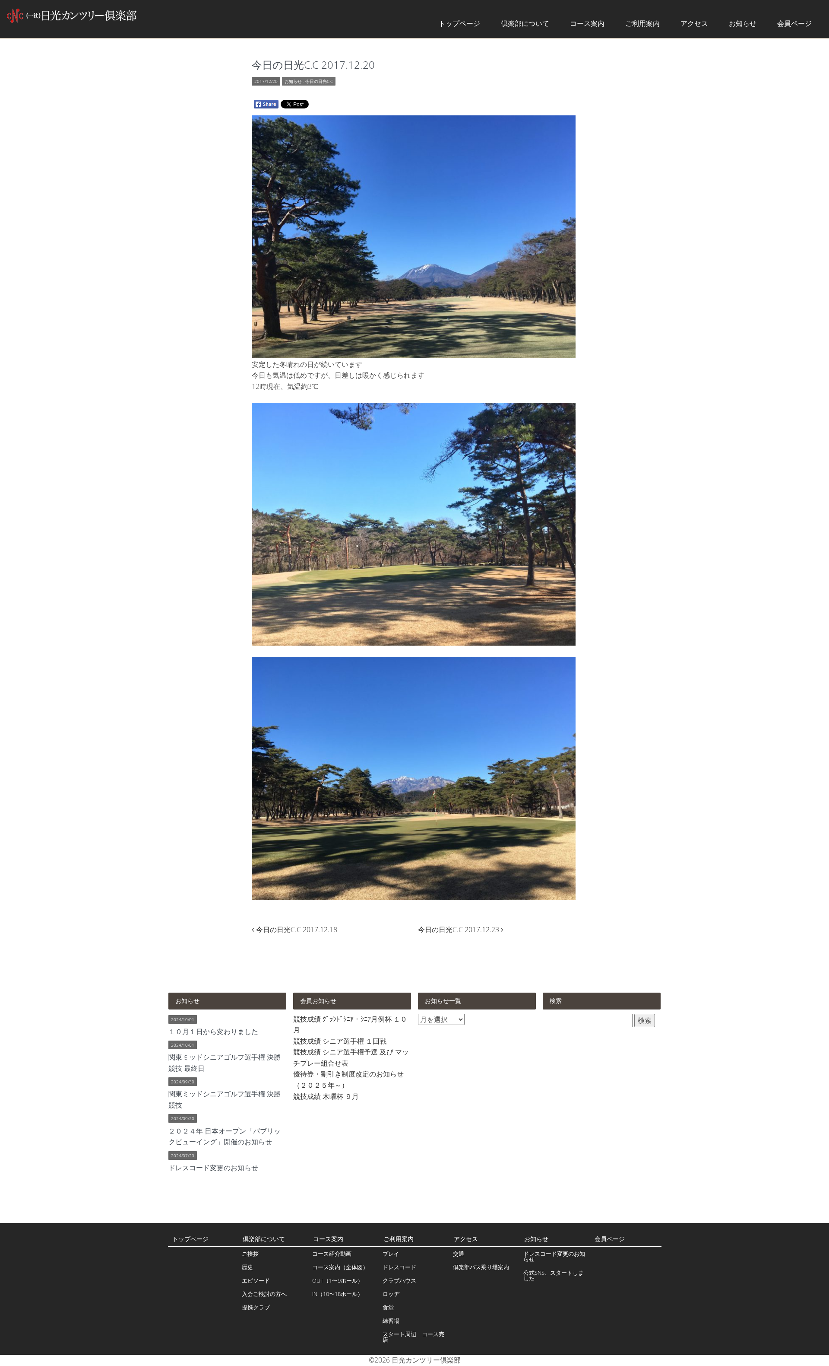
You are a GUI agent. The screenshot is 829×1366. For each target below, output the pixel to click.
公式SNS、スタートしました (553, 1275)
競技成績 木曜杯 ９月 (326, 1096)
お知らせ (742, 23)
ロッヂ (391, 1294)
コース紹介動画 (331, 1254)
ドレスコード (399, 1267)
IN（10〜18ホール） (337, 1294)
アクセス (694, 23)
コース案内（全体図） (340, 1267)
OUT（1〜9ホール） (337, 1280)
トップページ (459, 23)
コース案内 (587, 23)
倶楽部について (525, 23)
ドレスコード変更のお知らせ (554, 1256)
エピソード (256, 1280)
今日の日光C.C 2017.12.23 (459, 929)
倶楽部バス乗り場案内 (481, 1267)
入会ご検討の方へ (264, 1294)
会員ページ (794, 23)
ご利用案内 (642, 23)
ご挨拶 (250, 1254)
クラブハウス (399, 1280)
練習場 (391, 1321)
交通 (458, 1254)
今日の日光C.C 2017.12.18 (296, 929)
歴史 (247, 1267)
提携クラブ (256, 1307)
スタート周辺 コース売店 (413, 1337)
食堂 (388, 1307)
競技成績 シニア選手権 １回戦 (339, 1041)
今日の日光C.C (319, 81)
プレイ (391, 1254)
